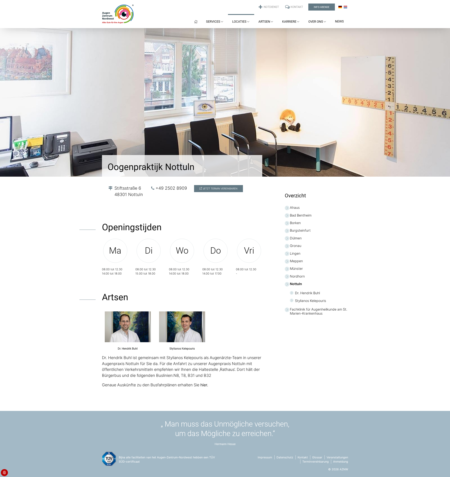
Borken (295, 223)
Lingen (295, 254)
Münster (296, 269)
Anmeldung (340, 461)
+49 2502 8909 (171, 188)
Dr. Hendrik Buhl (307, 293)
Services (213, 21)
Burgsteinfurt (300, 230)
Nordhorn (297, 276)
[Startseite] (196, 21)
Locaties (239, 21)
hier (203, 384)
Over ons (315, 21)
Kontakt (303, 457)
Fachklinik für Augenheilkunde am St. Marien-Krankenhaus (318, 311)
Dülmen (296, 238)
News (339, 21)
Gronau (295, 246)
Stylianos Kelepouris (310, 301)
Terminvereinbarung (315, 461)
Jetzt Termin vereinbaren (219, 188)
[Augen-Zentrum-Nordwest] (118, 14)
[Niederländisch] (345, 7)
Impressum (265, 457)
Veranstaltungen (337, 457)
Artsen (264, 21)
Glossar (317, 457)
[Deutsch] (340, 7)
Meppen (296, 261)
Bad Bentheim (300, 215)
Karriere (289, 21)
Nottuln (296, 284)
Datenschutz (285, 457)
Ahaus (295, 208)
